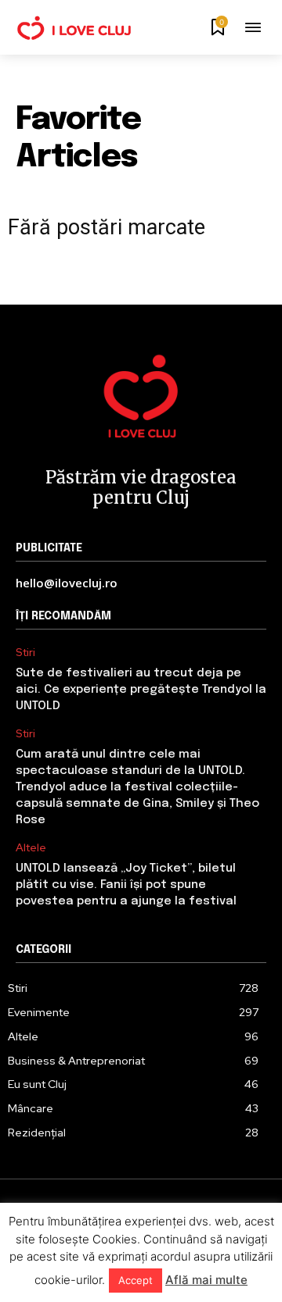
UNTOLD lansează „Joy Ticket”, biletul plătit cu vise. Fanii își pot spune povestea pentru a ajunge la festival (126, 885)
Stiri (25, 652)
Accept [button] (135, 1280)
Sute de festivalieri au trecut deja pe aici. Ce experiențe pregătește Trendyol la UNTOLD (141, 689)
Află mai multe (206, 1279)
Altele (31, 847)
